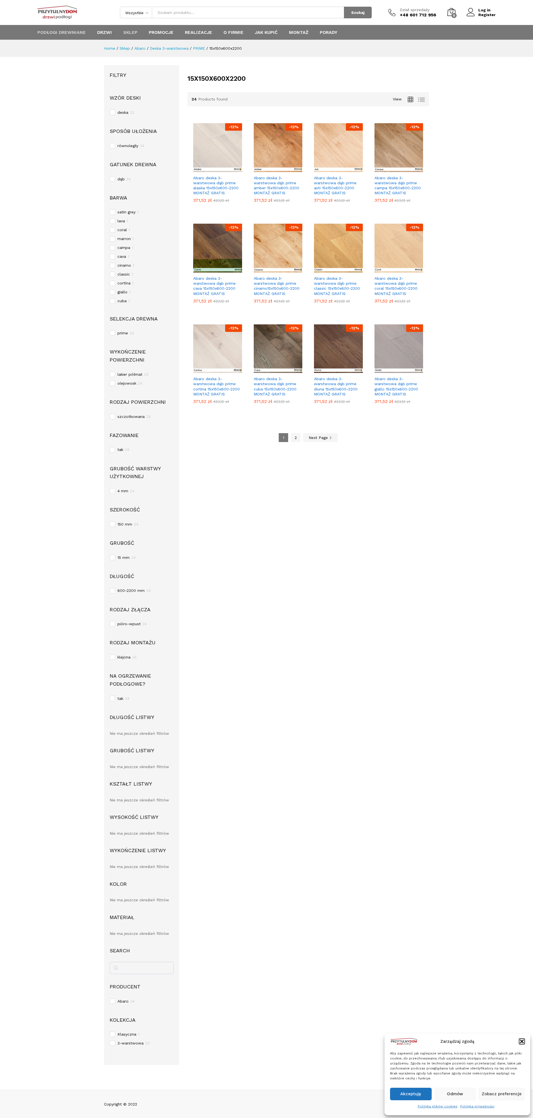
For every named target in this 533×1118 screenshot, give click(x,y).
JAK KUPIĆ (266, 32)
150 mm (124, 524)
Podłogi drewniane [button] (61, 32)
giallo (122, 292)
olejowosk (126, 383)
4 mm (122, 491)
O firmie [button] (233, 32)
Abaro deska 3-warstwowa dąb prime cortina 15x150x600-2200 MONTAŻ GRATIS (216, 386)
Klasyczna (126, 1034)
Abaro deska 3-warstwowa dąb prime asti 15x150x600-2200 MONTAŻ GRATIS (335, 185)
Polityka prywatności (477, 1106)
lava (121, 221)
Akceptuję (410, 1093)
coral (122, 230)
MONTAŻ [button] (298, 32)
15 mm (123, 557)
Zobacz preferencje (502, 1093)
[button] (522, 1041)
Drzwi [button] (104, 32)
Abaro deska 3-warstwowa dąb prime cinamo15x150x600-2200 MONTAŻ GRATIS (277, 286)
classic (123, 274)
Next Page (319, 437)
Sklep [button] (130, 32)
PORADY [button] (328, 32)
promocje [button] (161, 32)
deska (122, 112)
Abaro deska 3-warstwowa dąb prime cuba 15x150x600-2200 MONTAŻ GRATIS (275, 386)
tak (120, 449)
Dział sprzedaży (414, 9)
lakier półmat (129, 374)
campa (123, 247)
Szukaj (357, 12)
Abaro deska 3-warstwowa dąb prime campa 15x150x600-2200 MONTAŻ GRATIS (397, 185)
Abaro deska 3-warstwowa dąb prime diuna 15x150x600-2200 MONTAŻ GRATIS (336, 386)
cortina (123, 283)
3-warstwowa (130, 1043)
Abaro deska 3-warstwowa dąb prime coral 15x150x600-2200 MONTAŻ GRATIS (396, 286)
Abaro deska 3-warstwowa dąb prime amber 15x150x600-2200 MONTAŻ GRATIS (276, 185)
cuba (122, 301)
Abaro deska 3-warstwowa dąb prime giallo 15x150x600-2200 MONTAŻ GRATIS (396, 386)
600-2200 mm (131, 590)
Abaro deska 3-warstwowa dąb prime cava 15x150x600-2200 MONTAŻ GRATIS (214, 286)
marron (124, 238)
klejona (123, 657)
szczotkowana (131, 416)
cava (121, 256)
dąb (121, 179)
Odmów (455, 1093)
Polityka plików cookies (437, 1106)
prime (122, 333)
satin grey (126, 212)
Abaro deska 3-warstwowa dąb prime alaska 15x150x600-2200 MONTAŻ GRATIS (215, 185)
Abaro (123, 1001)
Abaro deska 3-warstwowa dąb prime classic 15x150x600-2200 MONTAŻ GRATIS (337, 286)
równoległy (127, 145)
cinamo (124, 265)
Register (487, 14)
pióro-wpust (129, 624)
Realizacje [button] (198, 32)
